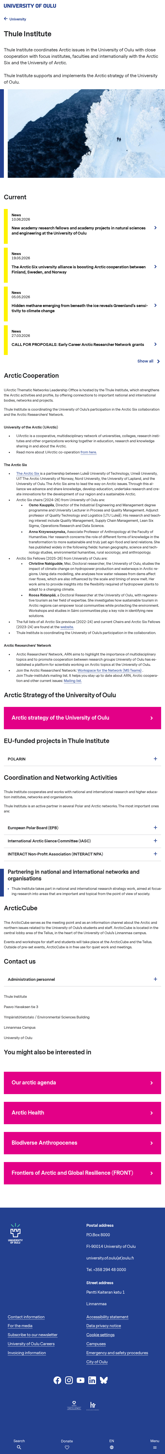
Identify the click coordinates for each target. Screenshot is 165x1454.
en (112, 1446)
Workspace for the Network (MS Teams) (110, 670)
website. (67, 627)
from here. (89, 452)
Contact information (26, 1317)
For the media (20, 1326)
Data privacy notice (103, 1326)
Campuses (96, 1344)
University (17, 19)
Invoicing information (27, 1353)
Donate (67, 1441)
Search (19, 1441)
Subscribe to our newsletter (33, 1335)
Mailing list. (73, 681)
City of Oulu (97, 1362)
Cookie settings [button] (100, 1335)
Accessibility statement (107, 1317)
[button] (154, 1444)
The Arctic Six (28, 473)
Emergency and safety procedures (117, 1353)
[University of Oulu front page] (40, 4)
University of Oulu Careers (31, 1344)
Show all (145, 361)
